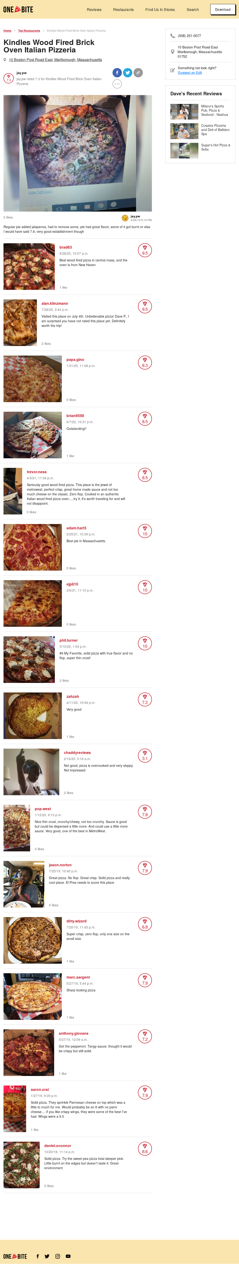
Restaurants (123, 9)
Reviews (94, 9)
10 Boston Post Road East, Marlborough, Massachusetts (55, 59)
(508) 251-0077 (189, 35)
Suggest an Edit (190, 72)
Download (223, 9)
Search (193, 9)
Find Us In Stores (160, 9)
